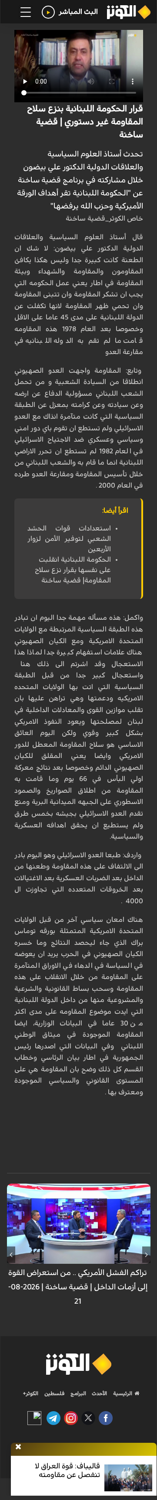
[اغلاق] (18, 1447)
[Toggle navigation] (26, 12)
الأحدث (98, 1393)
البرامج (77, 1393)
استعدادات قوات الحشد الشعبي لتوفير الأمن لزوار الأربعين (69, 539)
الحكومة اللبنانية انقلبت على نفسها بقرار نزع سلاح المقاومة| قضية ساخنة (73, 570)
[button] (146, 1255)
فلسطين (54, 1393)
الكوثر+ (30, 1393)
